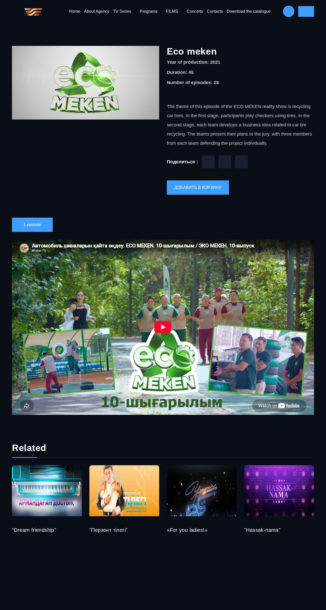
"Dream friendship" (34, 530)
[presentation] (317, 489)
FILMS (172, 11)
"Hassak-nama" (262, 530)
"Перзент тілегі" (108, 530)
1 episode (32, 224)
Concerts (195, 11)
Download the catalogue (249, 11)
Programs (148, 11)
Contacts (215, 11)
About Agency (96, 11)
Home (74, 11)
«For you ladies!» (187, 530)
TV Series (122, 11)
